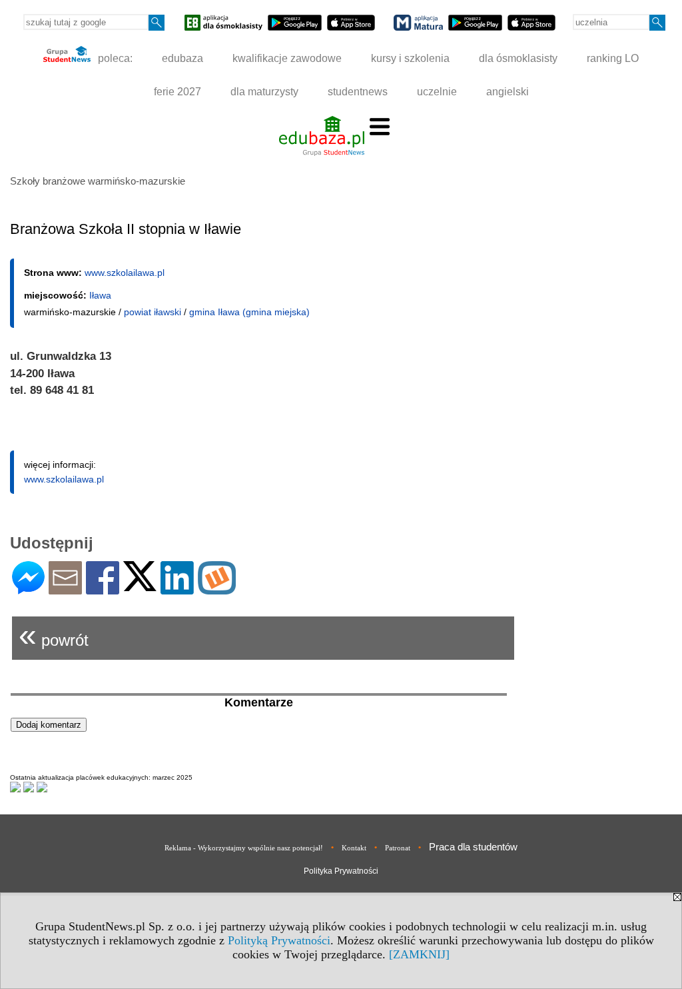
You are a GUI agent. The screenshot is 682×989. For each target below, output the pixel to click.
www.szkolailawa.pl (125, 272)
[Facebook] (102, 589)
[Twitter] (140, 585)
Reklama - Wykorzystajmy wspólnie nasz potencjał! (244, 848)
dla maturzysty (264, 91)
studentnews (358, 91)
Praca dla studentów (473, 846)
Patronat (397, 848)
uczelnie (437, 91)
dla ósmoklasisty (518, 58)
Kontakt (354, 848)
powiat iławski (152, 312)
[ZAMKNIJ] (419, 954)
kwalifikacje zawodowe (287, 58)
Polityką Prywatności (279, 940)
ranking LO (613, 58)
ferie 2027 (177, 91)
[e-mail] (65, 589)
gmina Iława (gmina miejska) (249, 312)
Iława (100, 295)
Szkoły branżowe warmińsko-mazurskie (97, 181)
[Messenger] (28, 589)
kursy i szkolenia (410, 58)
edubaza (182, 58)
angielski (507, 91)
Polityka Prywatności (341, 871)
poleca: (114, 58)
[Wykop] (217, 589)
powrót (54, 634)
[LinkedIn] (177, 589)
